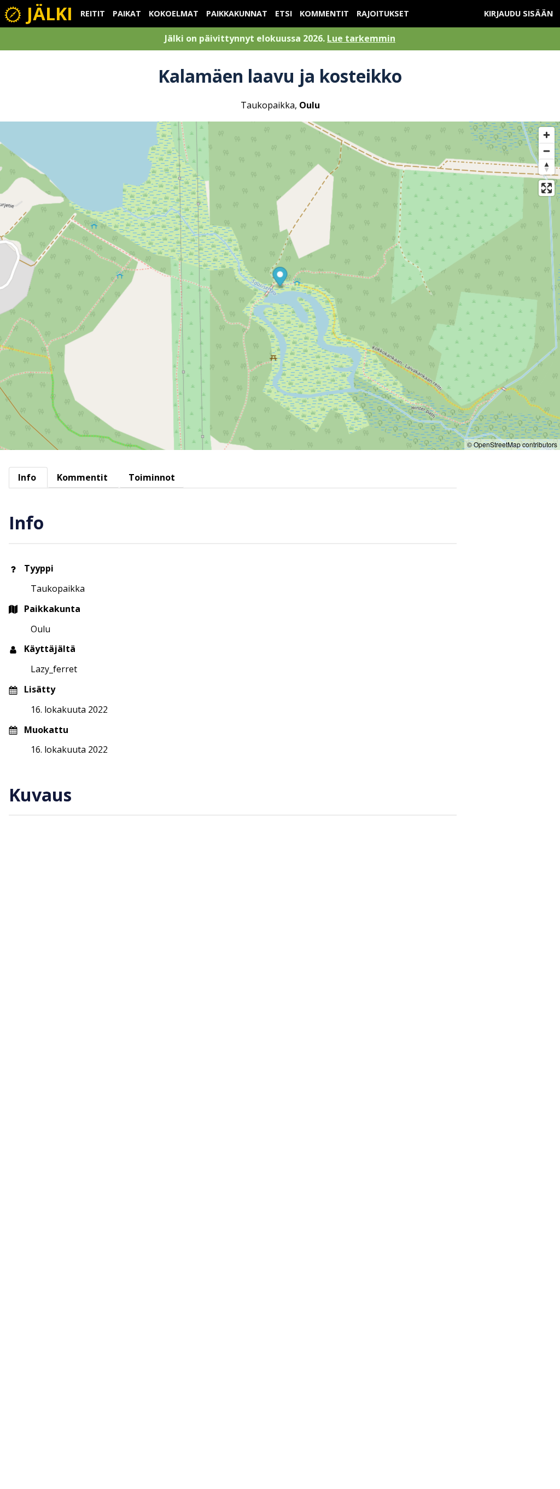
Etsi (283, 13)
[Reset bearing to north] (547, 167)
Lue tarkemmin (361, 38)
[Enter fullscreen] (547, 188)
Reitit (92, 13)
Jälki (47, 13)
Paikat (127, 13)
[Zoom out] (547, 151)
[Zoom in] (547, 135)
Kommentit (324, 13)
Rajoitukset (383, 13)
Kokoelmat (174, 13)
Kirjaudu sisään (518, 13)
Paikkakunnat (236, 13)
